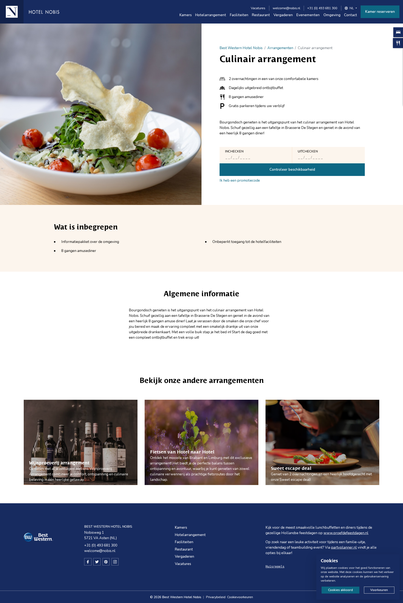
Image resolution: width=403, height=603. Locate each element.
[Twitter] (97, 561)
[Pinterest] (106, 561)
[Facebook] (88, 561)
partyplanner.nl (344, 547)
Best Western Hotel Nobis (241, 48)
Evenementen (308, 15)
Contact (350, 15)
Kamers (185, 15)
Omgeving (331, 15)
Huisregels (275, 566)
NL (351, 8)
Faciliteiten (239, 15)
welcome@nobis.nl (286, 8)
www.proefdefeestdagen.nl (345, 533)
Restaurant (261, 15)
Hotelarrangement (210, 15)
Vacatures (258, 8)
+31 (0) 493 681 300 (322, 8)
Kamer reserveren (380, 11)
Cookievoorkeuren (240, 597)
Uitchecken (308, 151)
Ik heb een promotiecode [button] (240, 180)
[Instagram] (115, 561)
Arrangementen (280, 48)
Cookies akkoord (340, 590)
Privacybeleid (215, 597)
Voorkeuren (379, 590)
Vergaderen (283, 15)
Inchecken (234, 151)
